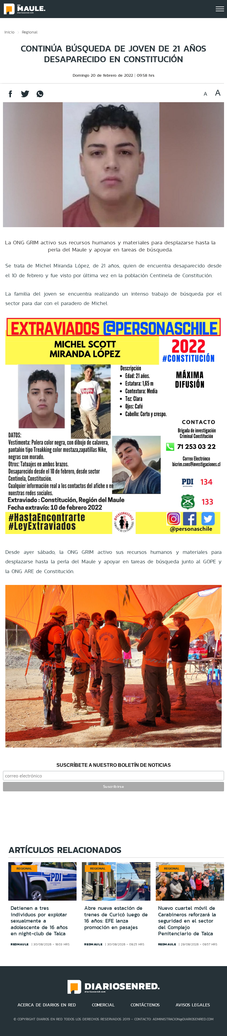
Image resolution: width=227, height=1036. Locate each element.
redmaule (20, 944)
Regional (30, 32)
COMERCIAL (103, 1005)
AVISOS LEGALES (193, 1005)
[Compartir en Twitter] (25, 97)
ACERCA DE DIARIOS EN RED (46, 1005)
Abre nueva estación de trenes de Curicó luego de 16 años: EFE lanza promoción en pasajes (116, 917)
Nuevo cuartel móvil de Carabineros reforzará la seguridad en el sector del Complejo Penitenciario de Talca (187, 920)
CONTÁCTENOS (145, 1005)
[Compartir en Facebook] (10, 97)
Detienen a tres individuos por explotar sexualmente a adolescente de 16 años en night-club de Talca (39, 920)
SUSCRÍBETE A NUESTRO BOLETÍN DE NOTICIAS (113, 765)
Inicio (9, 32)
